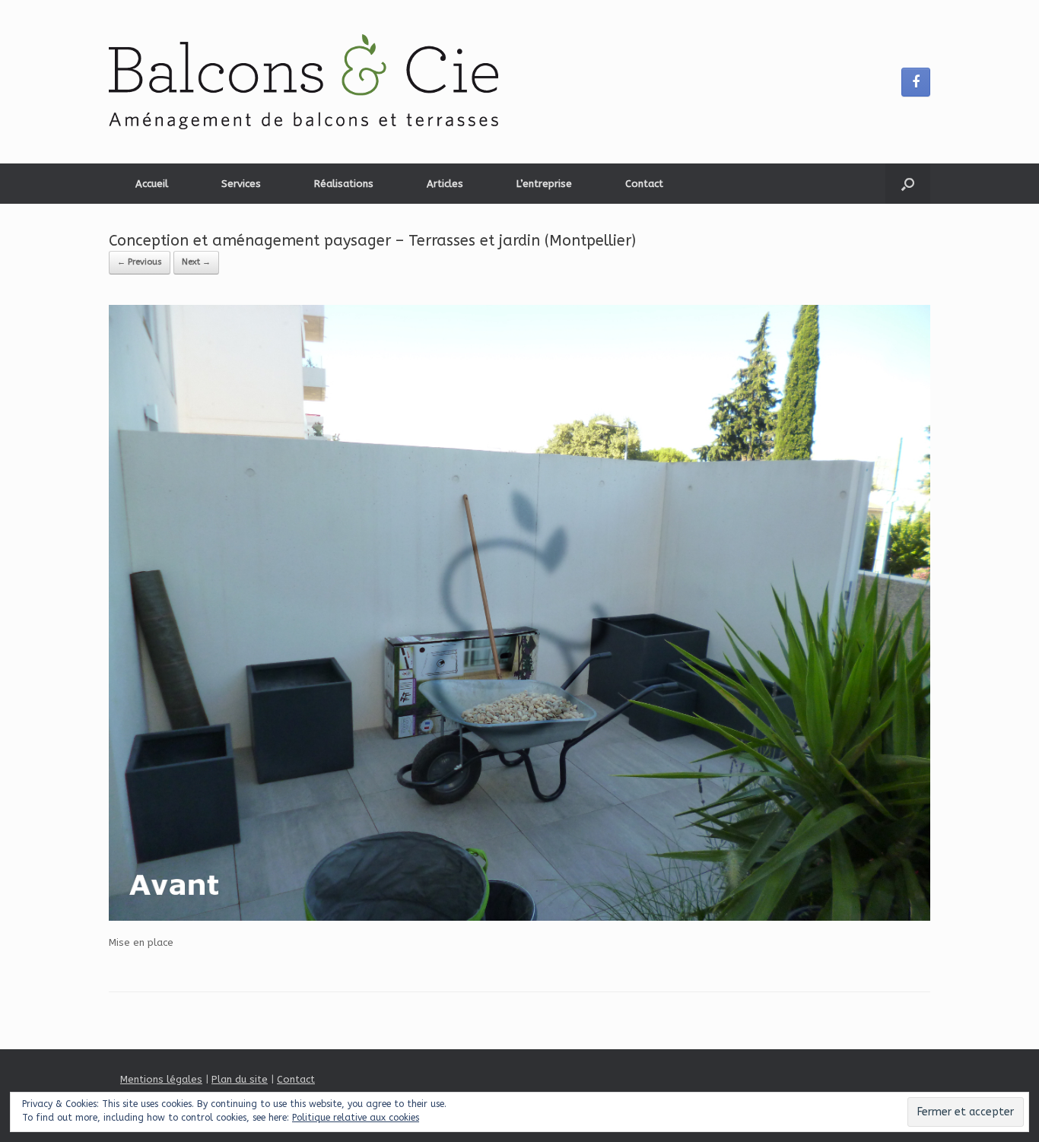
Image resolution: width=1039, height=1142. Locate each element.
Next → (196, 262)
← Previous (139, 262)
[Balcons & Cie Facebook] (915, 82)
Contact (644, 183)
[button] (907, 183)
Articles (445, 183)
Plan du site (239, 1079)
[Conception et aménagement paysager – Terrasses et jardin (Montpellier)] (519, 917)
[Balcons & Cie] (303, 81)
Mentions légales (161, 1079)
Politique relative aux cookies (355, 1117)
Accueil (151, 183)
